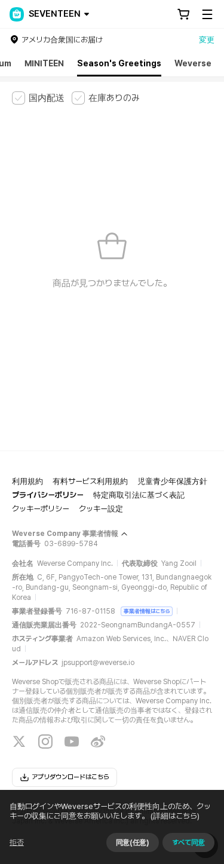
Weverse (192, 63)
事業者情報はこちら (147, 611)
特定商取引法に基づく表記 (139, 495)
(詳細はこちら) (175, 815)
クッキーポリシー (40, 508)
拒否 (17, 842)
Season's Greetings (119, 63)
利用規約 (27, 481)
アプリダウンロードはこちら (70, 777)
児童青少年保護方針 (172, 481)
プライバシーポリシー (48, 495)
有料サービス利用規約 (90, 481)
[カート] (183, 14)
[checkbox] (38, 98)
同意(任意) (132, 842)
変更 (206, 39)
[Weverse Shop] (17, 14)
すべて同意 (188, 842)
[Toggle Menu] (207, 14)
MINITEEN (44, 63)
